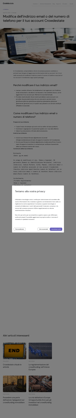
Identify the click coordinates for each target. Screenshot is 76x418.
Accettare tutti (56, 229)
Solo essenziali (43, 229)
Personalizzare (19, 229)
